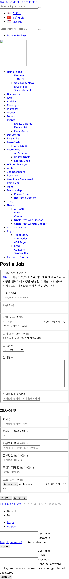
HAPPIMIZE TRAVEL (11, 504)
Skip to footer (28, 2)
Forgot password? (11, 542)
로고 (13, 479)
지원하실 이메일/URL (15, 394)
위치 (13, 317)
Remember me (36, 542)
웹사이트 (16, 431)
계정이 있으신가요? (14, 273)
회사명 (7, 419)
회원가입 (7, 277)
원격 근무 (16, 333)
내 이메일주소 (11, 293)
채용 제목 (8, 305)
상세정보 (8, 357)
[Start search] (39, 7)
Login (10, 522)
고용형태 (8, 345)
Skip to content (9, 2)
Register (12, 526)
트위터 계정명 (19, 467)
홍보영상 (16, 455)
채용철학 (16, 443)
